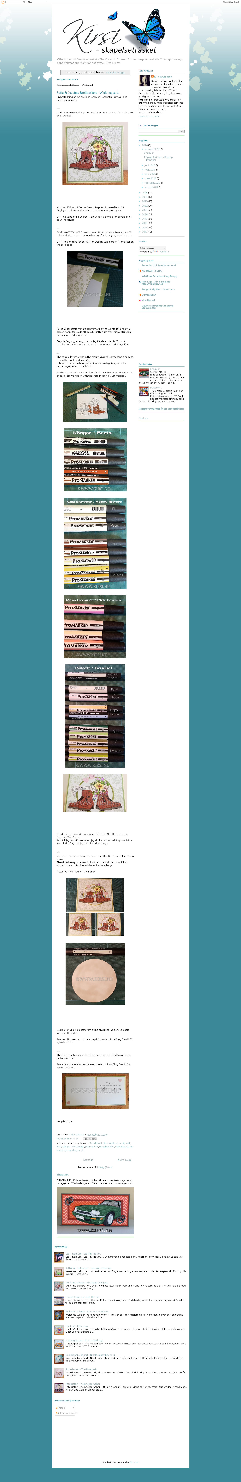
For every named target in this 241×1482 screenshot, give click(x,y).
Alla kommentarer (67, 1413)
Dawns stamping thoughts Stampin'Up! (157, 306)
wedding (62, 1150)
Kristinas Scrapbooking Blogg (159, 276)
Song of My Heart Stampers (158, 289)
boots (100, 1143)
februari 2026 (152, 183)
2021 (145, 210)
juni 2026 (150, 165)
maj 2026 (150, 169)
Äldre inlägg (125, 1160)
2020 (145, 214)
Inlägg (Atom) (105, 1167)
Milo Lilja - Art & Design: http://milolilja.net (156, 282)
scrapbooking (106, 1146)
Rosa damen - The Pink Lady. (81, 1369)
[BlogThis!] (87, 1139)
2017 (145, 227)
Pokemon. (156, 387)
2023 (145, 201)
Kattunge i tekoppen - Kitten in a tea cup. (88, 1268)
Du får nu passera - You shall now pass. (86, 1282)
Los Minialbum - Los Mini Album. (83, 1253)
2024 (145, 197)
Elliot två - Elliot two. (76, 1326)
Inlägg (61, 1408)
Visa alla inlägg (115, 72)
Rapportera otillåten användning (161, 408)
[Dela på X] (90, 1139)
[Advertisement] (162, 336)
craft (127, 1143)
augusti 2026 (152, 149)
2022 (145, 205)
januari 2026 (152, 187)
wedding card (75, 1150)
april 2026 (150, 174)
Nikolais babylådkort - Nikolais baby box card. (90, 1355)
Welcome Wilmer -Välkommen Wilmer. (87, 1311)
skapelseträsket (124, 1146)
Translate (163, 251)
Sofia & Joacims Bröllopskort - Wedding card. (75, 85)
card (121, 1143)
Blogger (134, 1462)
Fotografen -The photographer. (83, 1384)
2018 (145, 223)
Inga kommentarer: (68, 1138)
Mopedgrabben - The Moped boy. (84, 1340)
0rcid (93, 1143)
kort (59, 1146)
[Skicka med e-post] (84, 1139)
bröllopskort (111, 1143)
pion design (77, 1146)
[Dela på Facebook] (92, 1139)
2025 (145, 192)
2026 (145, 145)
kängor (66, 1146)
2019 (145, 218)
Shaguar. (63, 1174)
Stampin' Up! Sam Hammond (159, 265)
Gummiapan (149, 295)
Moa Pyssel (148, 300)
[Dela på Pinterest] (95, 1139)
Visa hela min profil (149, 116)
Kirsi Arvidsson (163, 76)
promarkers (91, 1146)
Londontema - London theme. (82, 1297)
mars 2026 (151, 178)
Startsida (88, 1160)
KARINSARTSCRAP (152, 271)
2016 (145, 232)
